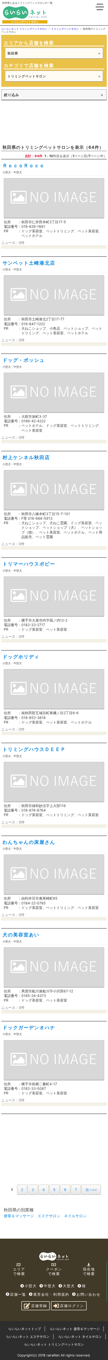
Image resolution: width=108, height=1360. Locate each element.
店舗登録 (39, 1305)
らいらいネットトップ (24, 1329)
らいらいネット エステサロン (27, 1337)
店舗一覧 (18, 1294)
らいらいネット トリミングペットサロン (54, 1344)
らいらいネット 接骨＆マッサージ (75, 1329)
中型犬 (50, 1286)
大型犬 (69, 1286)
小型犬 (31, 1286)
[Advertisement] (39, 122)
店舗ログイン (72, 1305)
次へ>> (91, 1189)
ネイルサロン (75, 1215)
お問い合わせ (88, 1294)
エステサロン (49, 1215)
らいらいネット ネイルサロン (80, 1337)
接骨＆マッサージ (19, 1215)
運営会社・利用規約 (51, 1294)
